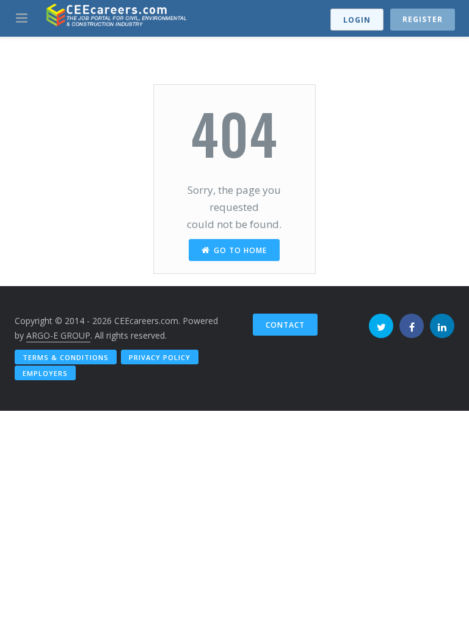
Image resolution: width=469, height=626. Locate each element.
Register (422, 19)
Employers (45, 373)
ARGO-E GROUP (58, 335)
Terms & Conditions (66, 357)
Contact (285, 325)
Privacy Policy (160, 357)
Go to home (240, 250)
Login (357, 20)
